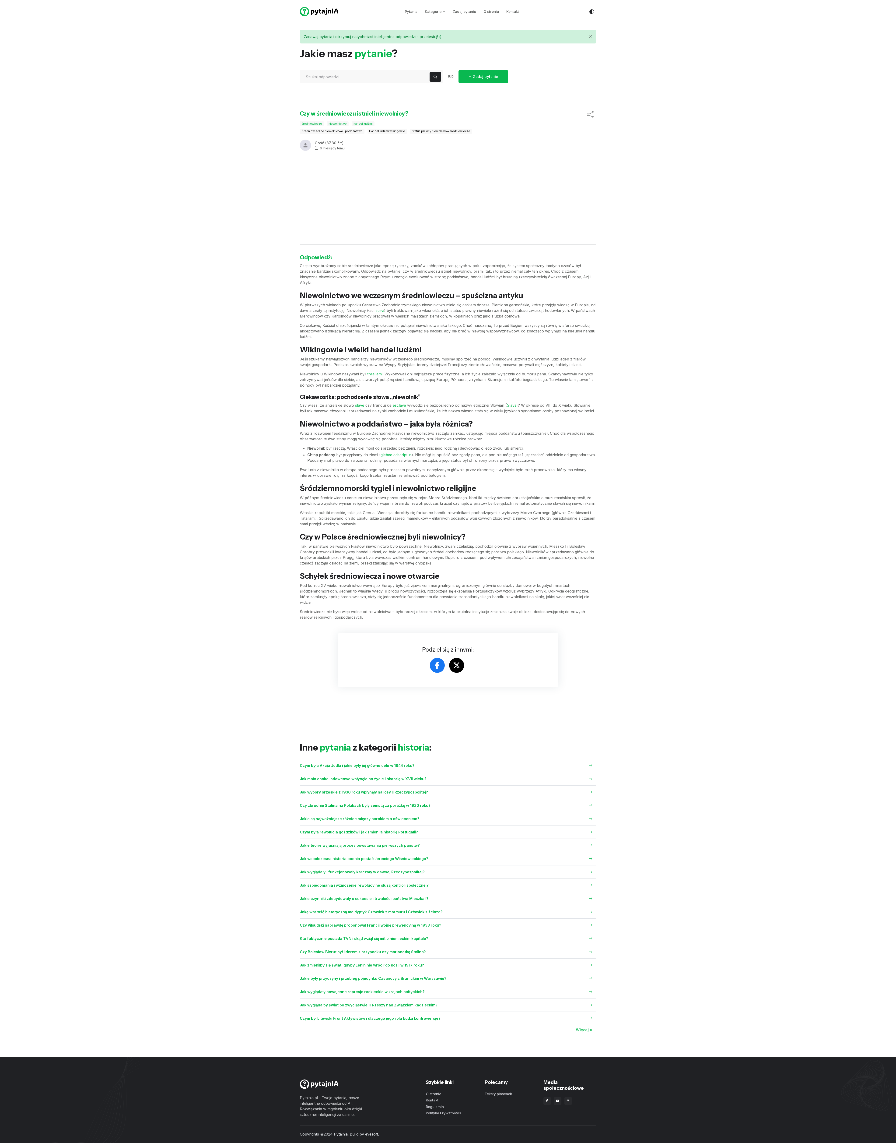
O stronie (491, 11)
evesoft (371, 1134)
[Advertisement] (448, 202)
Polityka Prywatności (443, 1113)
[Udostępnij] (590, 115)
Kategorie (433, 11)
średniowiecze (312, 123)
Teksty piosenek (498, 1094)
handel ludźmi (363, 123)
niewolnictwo (338, 123)
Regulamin (435, 1106)
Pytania (411, 11)
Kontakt (512, 11)
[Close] (590, 36)
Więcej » (584, 1029)
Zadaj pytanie (464, 11)
